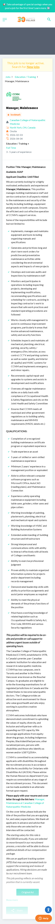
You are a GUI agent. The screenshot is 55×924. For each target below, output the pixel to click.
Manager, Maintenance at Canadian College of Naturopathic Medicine (25, 803)
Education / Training (25, 76)
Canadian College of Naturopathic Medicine (28, 122)
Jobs (8, 76)
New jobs (33, 67)
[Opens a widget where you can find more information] (43, 918)
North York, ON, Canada (22, 127)
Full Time (11, 147)
